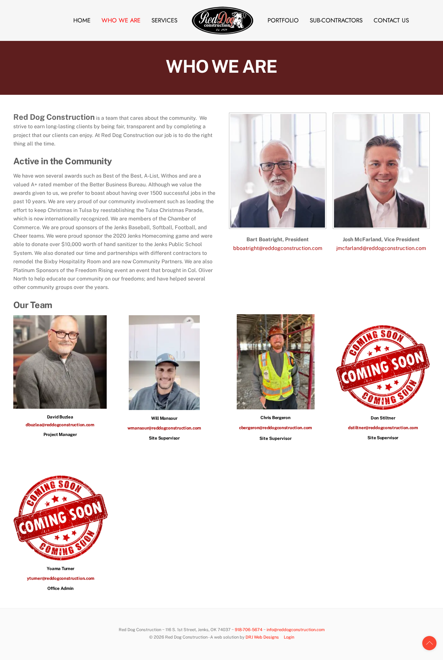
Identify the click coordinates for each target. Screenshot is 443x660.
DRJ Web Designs (262, 637)
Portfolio (283, 20)
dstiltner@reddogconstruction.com (383, 427)
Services (164, 20)
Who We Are (121, 20)
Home (81, 20)
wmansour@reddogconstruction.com (164, 427)
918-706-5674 (248, 629)
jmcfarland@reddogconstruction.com (381, 248)
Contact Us (391, 20)
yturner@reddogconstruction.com (61, 578)
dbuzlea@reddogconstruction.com (60, 424)
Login (289, 637)
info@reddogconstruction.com (296, 629)
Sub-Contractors (336, 20)
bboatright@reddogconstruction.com (277, 248)
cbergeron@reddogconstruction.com (275, 427)
